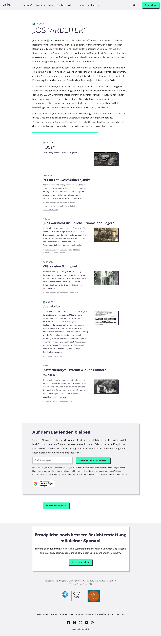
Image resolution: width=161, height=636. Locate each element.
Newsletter (48, 440)
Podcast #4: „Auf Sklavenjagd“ (66, 180)
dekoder (47, 175)
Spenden (150, 5)
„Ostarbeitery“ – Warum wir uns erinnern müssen (74, 372)
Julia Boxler (75, 206)
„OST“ (49, 147)
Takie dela (48, 262)
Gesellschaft (50, 202)
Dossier (40, 24)
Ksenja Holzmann (50, 209)
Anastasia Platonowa (69, 292)
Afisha (46, 219)
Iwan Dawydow (66, 401)
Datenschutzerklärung (117, 474)
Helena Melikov (62, 206)
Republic (47, 365)
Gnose (49, 302)
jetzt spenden (80, 562)
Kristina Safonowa (59, 252)
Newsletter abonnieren (93, 460)
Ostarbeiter (39, 40)
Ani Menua (64, 202)
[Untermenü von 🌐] (135, 5)
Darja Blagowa (66, 249)
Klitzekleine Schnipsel (60, 266)
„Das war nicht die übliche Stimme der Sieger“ (78, 223)
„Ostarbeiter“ (52, 306)
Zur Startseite (57, 505)
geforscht (74, 103)
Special (50, 142)
